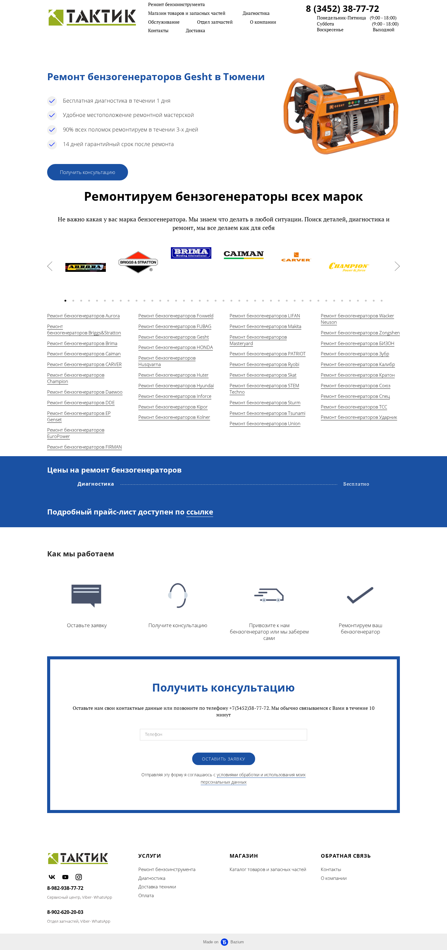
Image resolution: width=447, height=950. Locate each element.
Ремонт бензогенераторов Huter (173, 375)
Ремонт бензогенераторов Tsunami (267, 413)
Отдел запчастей (215, 22)
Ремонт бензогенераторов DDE (81, 402)
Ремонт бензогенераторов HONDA (175, 347)
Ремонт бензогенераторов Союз (355, 385)
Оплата (146, 895)
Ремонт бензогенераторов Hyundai (176, 385)
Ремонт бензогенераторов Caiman (84, 353)
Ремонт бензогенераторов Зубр (355, 353)
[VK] (52, 877)
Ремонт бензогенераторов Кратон (358, 375)
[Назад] (49, 266)
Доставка (195, 30)
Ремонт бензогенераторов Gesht (173, 337)
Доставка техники (157, 886)
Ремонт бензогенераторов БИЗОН (357, 343)
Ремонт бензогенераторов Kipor (173, 407)
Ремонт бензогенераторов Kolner (174, 417)
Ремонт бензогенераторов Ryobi (264, 364)
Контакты (158, 30)
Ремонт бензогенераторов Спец (355, 396)
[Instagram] (79, 877)
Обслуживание (164, 22)
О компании (263, 22)
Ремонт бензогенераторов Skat (263, 375)
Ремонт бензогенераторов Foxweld (175, 316)
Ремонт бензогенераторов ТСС (354, 407)
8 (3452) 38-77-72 (342, 8)
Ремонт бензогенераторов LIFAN (265, 316)
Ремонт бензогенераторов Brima (82, 343)
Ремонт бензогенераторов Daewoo (85, 392)
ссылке (199, 512)
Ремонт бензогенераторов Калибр (358, 364)
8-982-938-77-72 (65, 888)
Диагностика (256, 13)
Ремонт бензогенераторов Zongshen (360, 333)
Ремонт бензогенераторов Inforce (174, 396)
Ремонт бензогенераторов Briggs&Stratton (84, 329)
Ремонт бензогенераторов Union (265, 423)
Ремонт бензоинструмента (176, 4)
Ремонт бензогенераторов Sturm (265, 402)
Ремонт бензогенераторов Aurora (83, 316)
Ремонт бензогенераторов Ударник (359, 417)
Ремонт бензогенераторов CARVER (84, 364)
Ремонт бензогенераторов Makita (265, 326)
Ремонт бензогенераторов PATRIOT (268, 353)
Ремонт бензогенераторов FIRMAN (84, 447)
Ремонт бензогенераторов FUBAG (174, 326)
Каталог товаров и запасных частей (268, 869)
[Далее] (397, 266)
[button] (65, 301)
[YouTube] (65, 877)
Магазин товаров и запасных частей (186, 13)
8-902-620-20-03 (65, 912)
